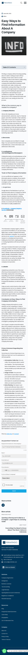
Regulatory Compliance (8, 595)
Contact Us (4, 633)
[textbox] (12, 478)
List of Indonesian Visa (7, 620)
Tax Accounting (6, 586)
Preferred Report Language (9, 474)
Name (3, 452)
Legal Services (5, 589)
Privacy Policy (5, 636)
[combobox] (4, 470)
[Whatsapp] (4, 651)
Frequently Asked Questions (9, 611)
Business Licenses (6, 583)
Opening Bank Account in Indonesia (11, 592)
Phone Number (5, 467)
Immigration (5, 581)
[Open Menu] (25, 3)
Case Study (5, 614)
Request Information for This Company (11, 443)
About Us (4, 630)
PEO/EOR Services (6, 598)
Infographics (5, 617)
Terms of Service (6, 639)
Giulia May (9, 434)
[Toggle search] (21, 3)
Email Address (5, 460)
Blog (3, 608)
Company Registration (7, 578)
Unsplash (16, 434)
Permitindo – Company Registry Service (12, 209)
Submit (14, 491)
